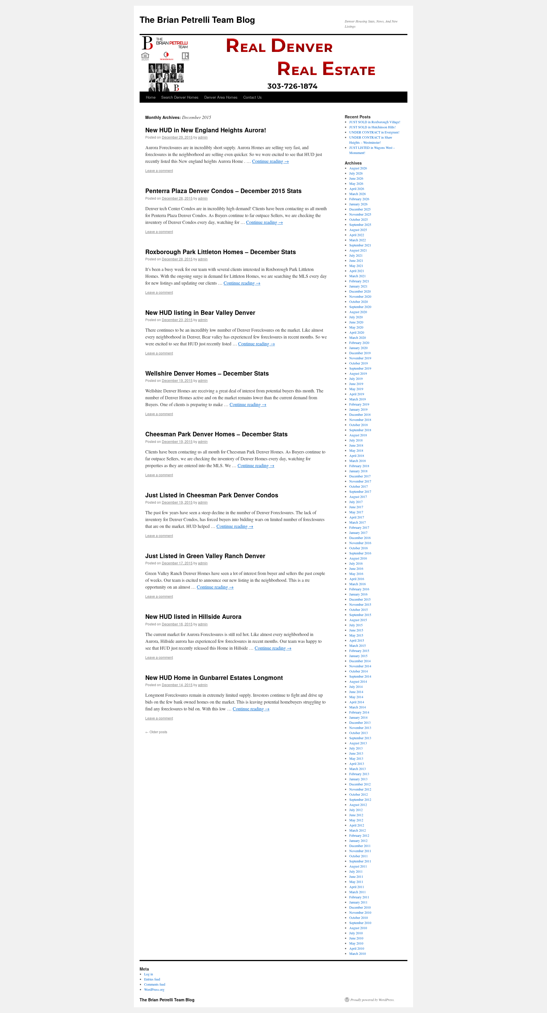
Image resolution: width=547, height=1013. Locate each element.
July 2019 (356, 378)
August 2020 (358, 311)
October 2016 (358, 548)
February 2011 (359, 897)
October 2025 (358, 219)
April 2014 (356, 702)
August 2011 (358, 866)
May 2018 (356, 450)
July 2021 (356, 255)
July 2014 (356, 686)
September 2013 (360, 738)
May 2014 (356, 696)
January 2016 (358, 594)
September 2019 (360, 368)
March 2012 (357, 830)
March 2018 (357, 460)
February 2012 (359, 835)
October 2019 (358, 363)
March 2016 (357, 584)
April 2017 (356, 517)
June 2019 (356, 383)
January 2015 (358, 655)
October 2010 (358, 917)
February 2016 (359, 589)
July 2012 (356, 809)
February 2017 (359, 527)
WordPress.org (154, 989)
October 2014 (358, 671)
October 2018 (358, 424)
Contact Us (252, 97)
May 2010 (356, 943)
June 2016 (356, 568)
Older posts (156, 731)
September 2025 (360, 224)
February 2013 (359, 773)
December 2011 (360, 845)
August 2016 (358, 558)
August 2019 (358, 373)
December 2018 (360, 414)
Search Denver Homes (180, 97)
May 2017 (356, 512)
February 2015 (359, 650)
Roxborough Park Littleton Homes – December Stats (220, 251)
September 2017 (360, 491)
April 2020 (356, 332)
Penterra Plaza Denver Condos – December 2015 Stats (223, 190)
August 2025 (358, 229)
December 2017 (360, 476)
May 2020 (356, 327)
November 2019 (360, 358)
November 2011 (360, 850)
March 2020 (357, 337)
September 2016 (360, 553)
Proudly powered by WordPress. (372, 999)
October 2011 (358, 856)
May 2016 (356, 573)
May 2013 (356, 758)
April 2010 (356, 948)
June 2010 (356, 938)
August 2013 (358, 743)
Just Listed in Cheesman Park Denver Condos (211, 495)
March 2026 (357, 193)
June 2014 (356, 691)
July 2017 (356, 501)
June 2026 (356, 178)
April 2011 (356, 886)
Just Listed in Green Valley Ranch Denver (205, 555)
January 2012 (358, 840)
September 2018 (360, 430)
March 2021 (357, 275)
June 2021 (356, 260)
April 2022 (356, 234)
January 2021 (358, 286)
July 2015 (356, 625)
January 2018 (358, 471)
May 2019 (356, 388)
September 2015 (360, 614)
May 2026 (356, 183)
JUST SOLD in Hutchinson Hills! (372, 127)
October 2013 (358, 732)
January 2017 (358, 532)
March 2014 (357, 707)
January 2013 (358, 779)
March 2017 (357, 522)
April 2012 (356, 825)
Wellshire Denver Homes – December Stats (207, 373)
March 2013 (357, 768)
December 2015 (360, 599)
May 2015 (356, 635)
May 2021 (356, 265)
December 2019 (360, 353)
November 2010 (360, 912)
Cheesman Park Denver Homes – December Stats (216, 433)
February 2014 (359, 712)
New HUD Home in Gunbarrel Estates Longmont (214, 677)
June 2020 (356, 322)
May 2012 (356, 820)
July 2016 (356, 563)
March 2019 (357, 399)
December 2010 (360, 907)
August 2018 (358, 435)
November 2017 (360, 481)
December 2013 (360, 722)
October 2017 (358, 486)
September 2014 (360, 676)
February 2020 (359, 342)
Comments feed (154, 984)
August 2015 (358, 619)
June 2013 (356, 753)
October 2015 (358, 609)
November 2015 (360, 604)
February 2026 (359, 198)
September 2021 (360, 245)
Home (151, 97)
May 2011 (356, 881)
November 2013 (360, 727)
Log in (148, 974)
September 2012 (360, 799)
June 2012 (356, 815)
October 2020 (358, 301)
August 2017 (358, 496)
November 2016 (360, 542)
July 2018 (356, 440)
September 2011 (360, 861)
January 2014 (358, 717)
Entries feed (152, 979)
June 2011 (356, 876)
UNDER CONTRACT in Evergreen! (374, 132)
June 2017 (356, 507)
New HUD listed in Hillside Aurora (193, 616)
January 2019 (358, 409)
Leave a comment (159, 170)
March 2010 (357, 953)
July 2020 (356, 317)
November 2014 (360, 666)
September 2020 (360, 306)
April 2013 (356, 763)
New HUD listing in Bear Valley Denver (200, 312)
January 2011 (358, 902)
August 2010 (358, 927)
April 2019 (356, 394)
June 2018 (356, 445)
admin (203, 137)
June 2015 (356, 630)
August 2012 (358, 804)
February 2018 (359, 465)
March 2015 (357, 645)
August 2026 (358, 168)
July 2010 (356, 933)
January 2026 (358, 204)
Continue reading (270, 161)
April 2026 (356, 188)
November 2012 (360, 789)
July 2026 (356, 173)
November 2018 (360, 419)
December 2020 (360, 291)
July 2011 (356, 871)
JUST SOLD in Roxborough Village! (374, 121)
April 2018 (356, 455)
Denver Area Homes (221, 97)
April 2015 (356, 640)
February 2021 (359, 281)
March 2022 (357, 240)
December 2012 (360, 784)
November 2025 (360, 214)
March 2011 (357, 892)
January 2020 (358, 347)
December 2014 (360, 661)
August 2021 (358, 250)
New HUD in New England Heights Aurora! (205, 129)
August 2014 (358, 681)
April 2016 (356, 578)
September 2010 (360, 922)
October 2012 (358, 794)
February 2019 (359, 404)
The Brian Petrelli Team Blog (197, 19)
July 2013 (356, 748)
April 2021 (356, 270)
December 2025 (360, 209)
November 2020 (360, 296)
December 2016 (360, 537)
